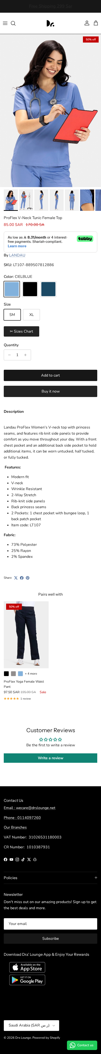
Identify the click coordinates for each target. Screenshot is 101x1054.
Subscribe (50, 938)
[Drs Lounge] (50, 23)
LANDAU (17, 255)
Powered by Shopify (46, 1038)
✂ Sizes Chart (21, 331)
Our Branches (15, 827)
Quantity (11, 345)
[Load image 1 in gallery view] (50, 110)
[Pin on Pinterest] (27, 578)
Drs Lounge (23, 1038)
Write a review (50, 758)
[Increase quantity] (27, 355)
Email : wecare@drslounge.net (29, 807)
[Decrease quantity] (8, 355)
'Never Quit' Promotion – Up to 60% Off (50, 6)
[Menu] (5, 23)
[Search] (15, 23)
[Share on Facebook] (21, 578)
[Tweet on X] (16, 578)
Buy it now (51, 391)
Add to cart (50, 375)
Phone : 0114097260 (22, 817)
